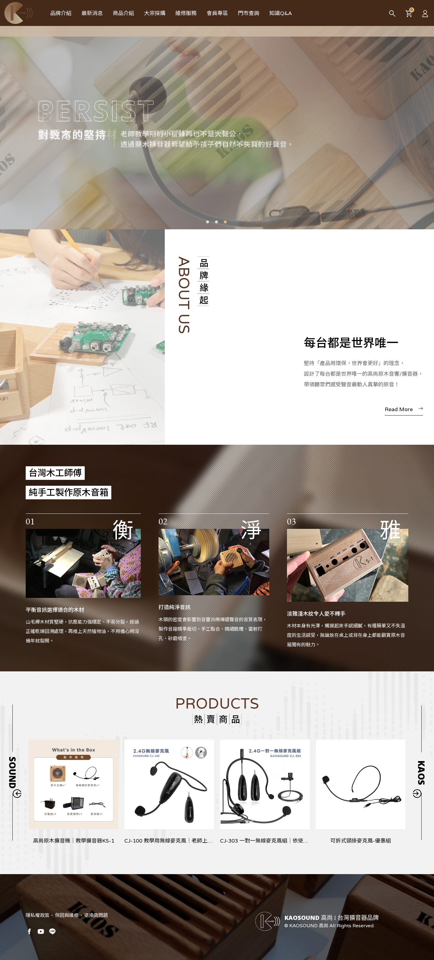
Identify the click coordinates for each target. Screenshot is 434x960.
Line (52, 931)
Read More (399, 409)
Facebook (29, 931)
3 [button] (225, 221)
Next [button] (417, 793)
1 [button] (207, 221)
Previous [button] (17, 793)
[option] (217, 123)
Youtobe (40, 931)
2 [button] (216, 221)
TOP (421, 923)
